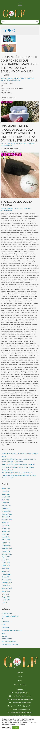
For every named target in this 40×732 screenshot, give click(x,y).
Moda (16, 143)
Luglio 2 (4, 602)
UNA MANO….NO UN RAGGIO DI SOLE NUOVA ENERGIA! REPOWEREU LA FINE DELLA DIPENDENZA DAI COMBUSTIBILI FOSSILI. (19, 133)
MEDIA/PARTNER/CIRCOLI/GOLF (12, 630)
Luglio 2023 (5, 594)
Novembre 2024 (7, 548)
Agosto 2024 (6, 557)
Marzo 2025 (5, 537)
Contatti (20, 677)
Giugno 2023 (6, 597)
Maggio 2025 (6, 531)
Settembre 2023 (7, 588)
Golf (3, 619)
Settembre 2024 (7, 554)
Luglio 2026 (5, 491)
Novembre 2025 (7, 514)
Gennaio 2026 (6, 508)
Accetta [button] (15, 727)
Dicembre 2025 (6, 511)
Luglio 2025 (5, 525)
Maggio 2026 (6, 497)
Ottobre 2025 (6, 517)
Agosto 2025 (6, 522)
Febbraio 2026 (6, 505)
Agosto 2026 (6, 488)
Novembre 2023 (7, 582)
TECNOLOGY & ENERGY (26, 143)
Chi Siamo (20, 672)
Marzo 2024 (5, 571)
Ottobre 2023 (6, 585)
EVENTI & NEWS (19, 78)
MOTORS (4, 636)
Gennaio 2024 (6, 577)
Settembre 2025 (7, 520)
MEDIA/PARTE (6, 627)
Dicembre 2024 (6, 545)
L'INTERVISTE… (6, 622)
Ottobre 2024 (6, 551)
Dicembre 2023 (6, 580)
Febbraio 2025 (6, 540)
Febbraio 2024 (6, 574)
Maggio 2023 (6, 600)
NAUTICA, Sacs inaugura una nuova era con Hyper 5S (18, 464)
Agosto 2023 (6, 591)
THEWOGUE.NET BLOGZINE (10, 644)
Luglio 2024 (5, 560)
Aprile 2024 (5, 568)
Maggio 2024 (6, 565)
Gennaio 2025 (6, 542)
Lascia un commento (7, 78)
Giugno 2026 (6, 494)
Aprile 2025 (5, 534)
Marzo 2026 (5, 502)
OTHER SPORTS (7, 639)
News (20, 680)
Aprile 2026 (5, 500)
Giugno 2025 (6, 528)
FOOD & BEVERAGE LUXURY (10, 616)
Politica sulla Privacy (20, 685)
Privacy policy (6, 728)
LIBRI (3, 624)
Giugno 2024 (6, 562)
